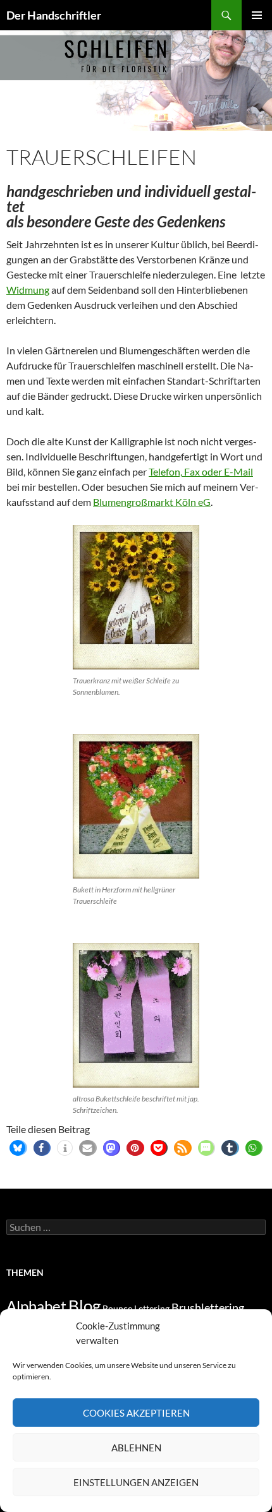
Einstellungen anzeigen (136, 1482)
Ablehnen (136, 1447)
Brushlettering (207, 1307)
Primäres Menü (257, 15)
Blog (84, 1305)
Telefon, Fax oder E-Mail (201, 471)
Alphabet (36, 1306)
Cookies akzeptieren (136, 1413)
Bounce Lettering (136, 1308)
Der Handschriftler (53, 15)
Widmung (27, 290)
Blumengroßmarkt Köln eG (152, 502)
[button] (17, 1148)
